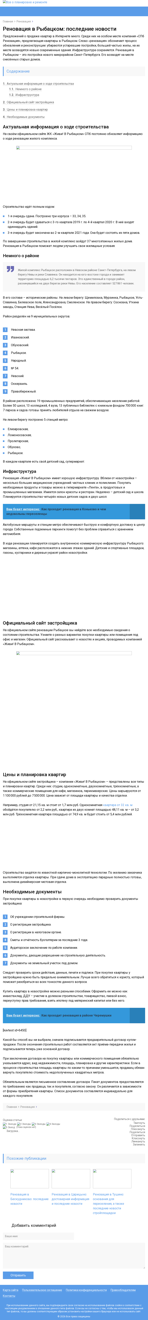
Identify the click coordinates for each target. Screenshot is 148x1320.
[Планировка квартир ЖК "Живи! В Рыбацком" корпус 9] (74, 709)
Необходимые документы (24, 117)
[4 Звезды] (53, 1124)
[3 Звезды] (39, 1124)
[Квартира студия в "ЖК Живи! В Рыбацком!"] (74, 844)
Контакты (9, 1295)
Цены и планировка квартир (25, 109)
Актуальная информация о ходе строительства (38, 84)
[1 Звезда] (10, 1124)
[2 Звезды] (24, 1124)
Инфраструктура (24, 95)
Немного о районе (25, 89)
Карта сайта (10, 1290)
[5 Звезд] (9, 1127)
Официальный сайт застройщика (28, 102)
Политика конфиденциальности (86, 1290)
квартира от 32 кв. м (117, 805)
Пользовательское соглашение (42, 1290)
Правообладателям (123, 1290)
